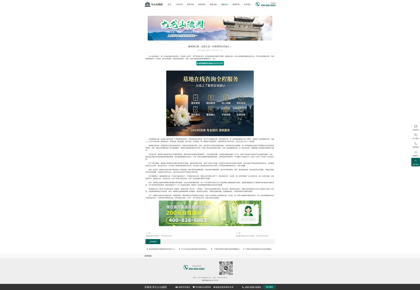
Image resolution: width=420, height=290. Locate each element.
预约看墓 (269, 287)
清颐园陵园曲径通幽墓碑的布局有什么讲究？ (162, 249)
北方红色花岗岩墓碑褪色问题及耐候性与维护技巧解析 (195, 249)
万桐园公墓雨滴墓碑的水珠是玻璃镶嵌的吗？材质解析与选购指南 (259, 249)
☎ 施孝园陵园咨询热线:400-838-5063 (210, 63)
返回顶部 (416, 164)
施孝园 (227, 56)
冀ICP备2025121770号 (210, 280)
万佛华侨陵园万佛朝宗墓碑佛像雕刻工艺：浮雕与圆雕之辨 (227, 249)
